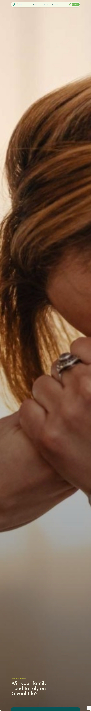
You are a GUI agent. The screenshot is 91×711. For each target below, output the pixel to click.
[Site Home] (17, 4)
